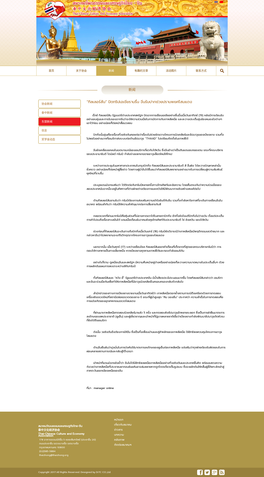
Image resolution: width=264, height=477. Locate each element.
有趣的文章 (141, 71)
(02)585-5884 (47, 451)
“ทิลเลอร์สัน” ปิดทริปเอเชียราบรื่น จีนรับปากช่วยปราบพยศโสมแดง (139, 102)
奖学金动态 (48, 139)
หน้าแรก (118, 420)
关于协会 (81, 71)
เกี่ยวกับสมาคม (123, 425)
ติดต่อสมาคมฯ (122, 445)
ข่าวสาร (118, 430)
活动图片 (171, 71)
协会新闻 (47, 104)
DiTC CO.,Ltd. (103, 472)
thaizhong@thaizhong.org (53, 455)
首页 (51, 71)
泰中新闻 (47, 113)
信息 (44, 130)
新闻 (111, 71)
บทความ (119, 435)
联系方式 (201, 71)
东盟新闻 (47, 122)
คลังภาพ (119, 440)
